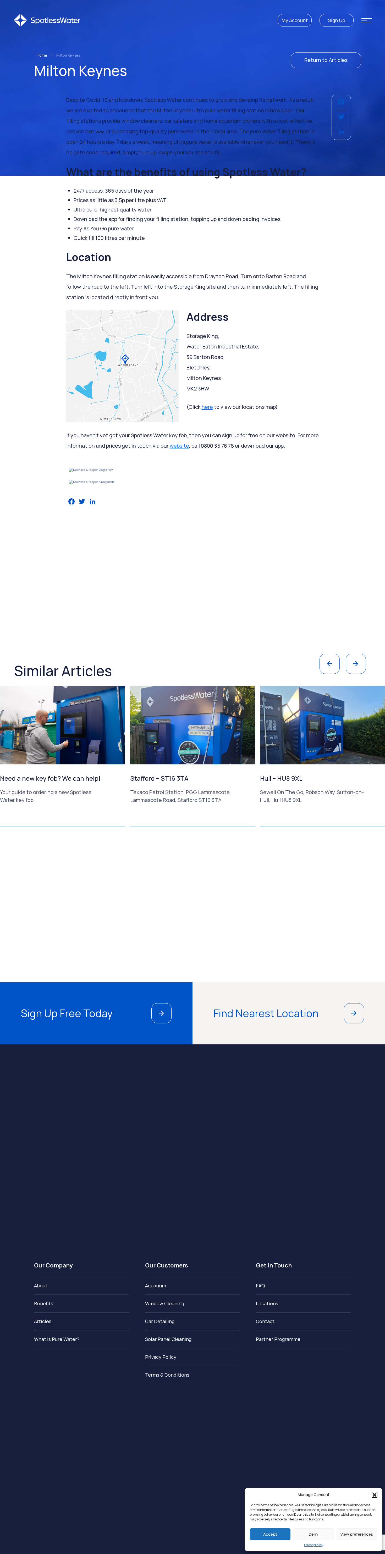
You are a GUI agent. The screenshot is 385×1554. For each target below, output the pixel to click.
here (207, 406)
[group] (74, 756)
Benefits (43, 1303)
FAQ (260, 1285)
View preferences (356, 1534)
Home (42, 55)
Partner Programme (278, 1339)
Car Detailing (159, 1321)
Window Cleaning (164, 1303)
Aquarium (155, 1285)
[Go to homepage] (47, 20)
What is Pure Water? (56, 1339)
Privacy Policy (313, 1545)
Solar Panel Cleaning (168, 1339)
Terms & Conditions (167, 1375)
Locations (267, 1303)
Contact (265, 1321)
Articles (42, 1321)
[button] (374, 1494)
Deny (313, 1534)
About (40, 1285)
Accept (270, 1534)
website (179, 445)
